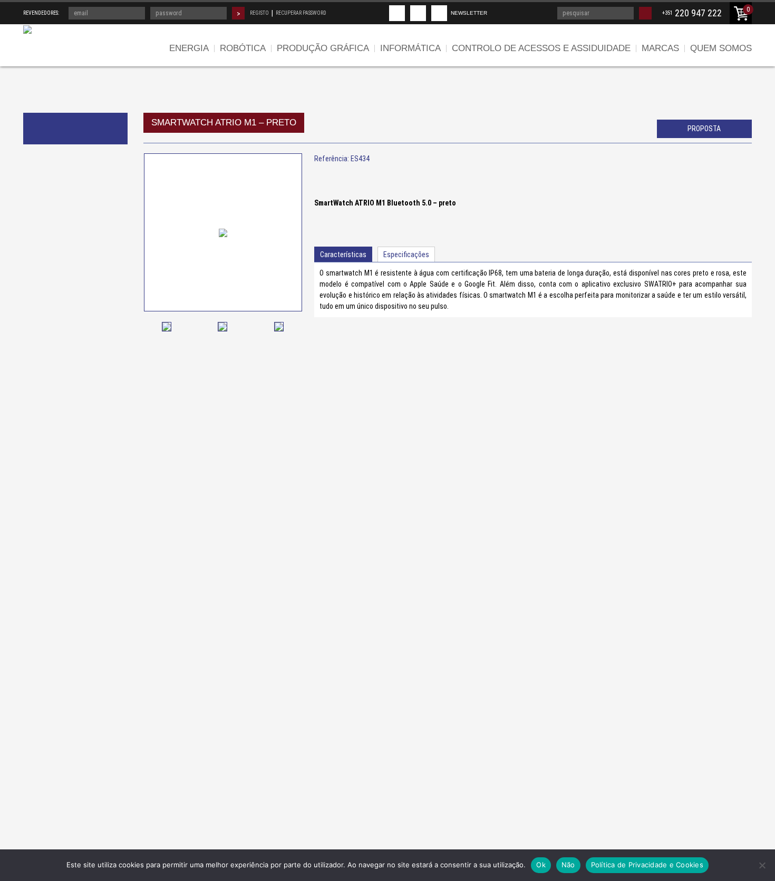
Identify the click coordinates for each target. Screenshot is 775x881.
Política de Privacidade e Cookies (647, 864)
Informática (410, 48)
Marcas (660, 48)
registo (259, 13)
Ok (541, 864)
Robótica (243, 48)
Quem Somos (721, 48)
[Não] (762, 865)
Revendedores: (41, 13)
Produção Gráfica (323, 48)
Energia (189, 48)
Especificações (406, 254)
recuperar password (301, 13)
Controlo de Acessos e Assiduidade (541, 48)
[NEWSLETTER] (439, 13)
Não (568, 864)
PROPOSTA (704, 128)
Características (343, 254)
